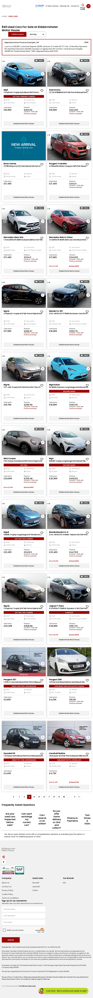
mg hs (7, 384)
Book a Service (53, 6)
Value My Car (64, 6)
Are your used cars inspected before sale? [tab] (10, 819)
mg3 (6, 89)
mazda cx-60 (55, 311)
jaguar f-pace (56, 606)
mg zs (6, 311)
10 (64, 797)
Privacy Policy (7, 890)
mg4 (51, 458)
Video (41, 60)
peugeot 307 (10, 679)
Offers (35, 890)
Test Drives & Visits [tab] (87, 819)
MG (64, 883)
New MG (35, 883)
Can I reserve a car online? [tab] (42, 819)
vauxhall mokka (57, 753)
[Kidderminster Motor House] (6, 6)
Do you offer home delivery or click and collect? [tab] (56, 819)
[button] (43, 74)
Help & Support (37, 979)
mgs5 (6, 532)
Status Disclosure (8, 979)
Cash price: (8, 107)
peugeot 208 (55, 679)
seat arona (54, 89)
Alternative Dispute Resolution (35, 977)
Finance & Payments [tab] (72, 819)
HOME (4, 16)
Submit (11, 940)
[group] (24, 72)
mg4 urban (54, 384)
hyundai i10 (9, 753)
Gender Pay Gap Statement (77, 977)
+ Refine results (17, 34)
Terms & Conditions (10, 898)
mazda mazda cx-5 (58, 532)
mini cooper (10, 458)
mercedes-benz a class (61, 237)
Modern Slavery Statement (57, 977)
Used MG (36, 886)
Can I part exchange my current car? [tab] (26, 819)
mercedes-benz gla (13, 237)
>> (79, 797)
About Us (5, 883)
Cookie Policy (7, 894)
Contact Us (75, 6)
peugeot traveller (58, 163)
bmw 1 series (10, 163)
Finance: (27, 107)
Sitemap (46, 979)
